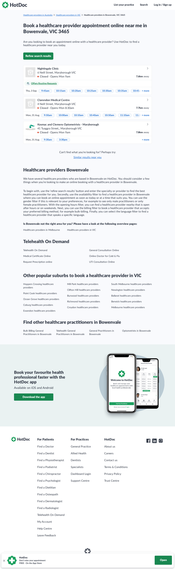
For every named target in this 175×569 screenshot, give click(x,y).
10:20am (76, 91)
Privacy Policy (112, 474)
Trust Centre (111, 480)
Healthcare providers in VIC (68, 15)
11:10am (125, 115)
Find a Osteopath (47, 494)
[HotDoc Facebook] (148, 441)
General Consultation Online (104, 250)
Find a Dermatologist (49, 501)
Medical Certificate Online (37, 256)
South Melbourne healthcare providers (131, 284)
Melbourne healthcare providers (128, 307)
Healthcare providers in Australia (37, 15)
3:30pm (63, 140)
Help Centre (44, 528)
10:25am (91, 91)
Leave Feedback (46, 535)
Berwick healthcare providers (126, 301)
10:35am (122, 91)
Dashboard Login (81, 474)
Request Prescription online (37, 262)
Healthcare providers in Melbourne (41, 230)
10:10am (78, 115)
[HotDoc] (14, 5)
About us (109, 446)
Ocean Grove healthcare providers (41, 299)
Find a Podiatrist (47, 467)
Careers (108, 453)
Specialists (77, 467)
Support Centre (80, 480)
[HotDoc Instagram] (161, 441)
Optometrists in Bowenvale (136, 331)
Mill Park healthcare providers (82, 284)
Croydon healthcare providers (82, 307)
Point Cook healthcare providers (40, 293)
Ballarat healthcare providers (126, 296)
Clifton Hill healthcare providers (83, 290)
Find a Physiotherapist (50, 460)
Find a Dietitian (46, 487)
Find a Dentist (45, 453)
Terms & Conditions (116, 467)
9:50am (48, 115)
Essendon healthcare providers (39, 311)
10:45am (137, 91)
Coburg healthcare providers (38, 305)
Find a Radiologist (48, 508)
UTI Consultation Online (102, 262)
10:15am (60, 91)
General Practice (81, 446)
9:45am (45, 91)
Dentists (76, 460)
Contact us (110, 460)
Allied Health (78, 453)
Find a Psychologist (48, 480)
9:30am (48, 140)
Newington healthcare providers (128, 290)
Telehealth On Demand (35, 250)
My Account (44, 521)
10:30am (107, 91)
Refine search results (38, 56)
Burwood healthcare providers (83, 296)
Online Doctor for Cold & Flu (104, 256)
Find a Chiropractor (49, 474)
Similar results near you (87, 157)
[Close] (4, 560)
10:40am (94, 115)
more (145, 91)
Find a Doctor (45, 446)
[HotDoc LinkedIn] (154, 441)
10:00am (63, 115)
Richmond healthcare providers (83, 301)
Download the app (34, 397)
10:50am (109, 115)
